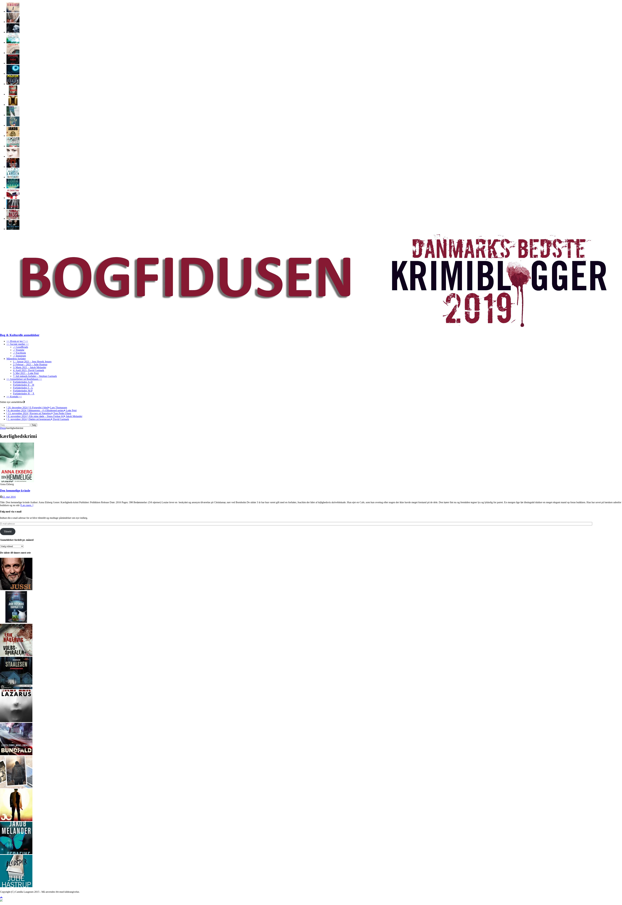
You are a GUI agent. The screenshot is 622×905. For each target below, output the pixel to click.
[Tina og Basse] (12, 218)
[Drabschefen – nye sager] (12, 21)
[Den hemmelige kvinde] (17, 481)
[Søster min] (12, 11)
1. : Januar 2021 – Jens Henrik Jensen (32, 361)
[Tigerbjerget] (12, 135)
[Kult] (12, 104)
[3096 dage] (12, 156)
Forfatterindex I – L (23, 387)
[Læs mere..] (26, 505)
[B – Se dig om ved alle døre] (12, 166)
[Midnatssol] (16, 820)
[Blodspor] (16, 886)
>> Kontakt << (14, 396)
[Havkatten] (16, 622)
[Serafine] (16, 853)
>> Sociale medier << (17, 344)
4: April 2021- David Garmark (28, 370)
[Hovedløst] (12, 32)
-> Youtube (18, 350)
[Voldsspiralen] (16, 655)
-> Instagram (19, 355)
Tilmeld (8, 531)
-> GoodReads (20, 347)
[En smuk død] (12, 197)
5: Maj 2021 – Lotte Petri (26, 373)
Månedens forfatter (16, 358)
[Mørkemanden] (12, 208)
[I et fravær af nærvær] (12, 73)
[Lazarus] (16, 721)
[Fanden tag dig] (12, 63)
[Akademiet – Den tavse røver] (12, 229)
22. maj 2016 (9, 496)
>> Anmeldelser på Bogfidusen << (24, 379)
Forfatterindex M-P (23, 390)
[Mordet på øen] (12, 177)
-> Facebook (19, 352)
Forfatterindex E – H (23, 384)
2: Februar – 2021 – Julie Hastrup (30, 364)
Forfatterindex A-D (23, 382)
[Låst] (12, 115)
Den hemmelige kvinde (15, 490)
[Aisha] (12, 84)
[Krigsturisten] (16, 787)
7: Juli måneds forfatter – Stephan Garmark (35, 376)
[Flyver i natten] (12, 42)
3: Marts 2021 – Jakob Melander (29, 367)
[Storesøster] (16, 688)
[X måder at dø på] (12, 52)
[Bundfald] (16, 754)
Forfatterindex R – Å (23, 393)
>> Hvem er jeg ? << (17, 341)
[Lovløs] (12, 125)
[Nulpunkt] (12, 146)
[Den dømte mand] (12, 94)
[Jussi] (16, 589)
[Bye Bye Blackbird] (12, 187)
